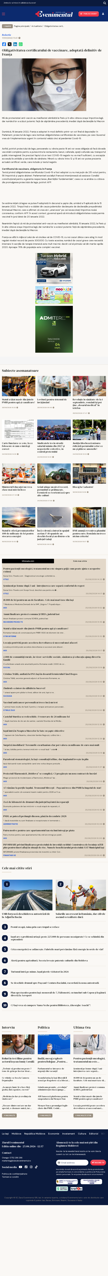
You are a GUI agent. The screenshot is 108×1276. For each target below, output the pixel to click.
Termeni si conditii (10, 1177)
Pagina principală (21, 26)
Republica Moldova (34, 1133)
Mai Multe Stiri (84, 1115)
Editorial (93, 1133)
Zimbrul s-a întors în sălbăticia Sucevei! (20, 3)
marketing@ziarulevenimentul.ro (16, 1160)
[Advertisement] (54, 1240)
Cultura (82, 1133)
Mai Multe (10, 1115)
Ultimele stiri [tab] (28, 561)
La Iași (5, 1133)
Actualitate (36, 26)
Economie (53, 1133)
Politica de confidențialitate (14, 1174)
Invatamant (68, 1133)
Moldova (16, 1133)
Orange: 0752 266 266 (12, 1157)
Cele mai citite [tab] (80, 561)
